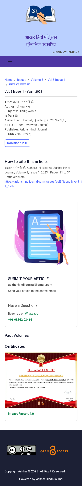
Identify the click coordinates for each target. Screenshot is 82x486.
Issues (21, 80)
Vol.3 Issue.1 (56, 80)
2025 (35, 471)
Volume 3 (37, 80)
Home (9, 80)
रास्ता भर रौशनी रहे (19, 84)
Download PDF (17, 143)
